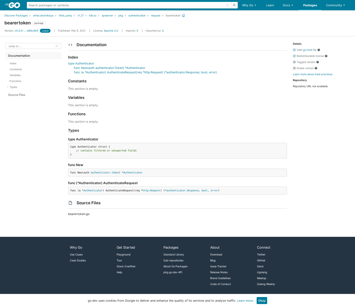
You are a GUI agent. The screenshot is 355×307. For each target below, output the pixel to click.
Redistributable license (310, 55)
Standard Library (173, 254)
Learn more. (245, 300)
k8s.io (92, 15)
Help (119, 272)
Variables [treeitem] (15, 75)
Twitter (261, 254)
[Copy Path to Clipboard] (183, 15)
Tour (119, 260)
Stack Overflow (126, 266)
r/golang (262, 272)
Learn (270, 5)
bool (205, 190)
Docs (286, 5)
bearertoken (173, 15)
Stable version (305, 68)
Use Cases (76, 254)
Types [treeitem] (13, 86)
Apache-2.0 (111, 30)
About (215, 247)
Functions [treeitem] (15, 81)
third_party (65, 15)
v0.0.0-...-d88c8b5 (21, 30)
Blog (213, 260)
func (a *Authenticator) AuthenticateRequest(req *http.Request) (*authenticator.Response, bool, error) (145, 72)
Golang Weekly (266, 284)
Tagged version (306, 62)
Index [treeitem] (13, 63)
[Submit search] (234, 5)
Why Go (247, 5)
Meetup (261, 278)
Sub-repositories (173, 260)
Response (193, 190)
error (214, 190)
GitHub (261, 260)
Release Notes (219, 272)
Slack (260, 266)
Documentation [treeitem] (19, 55)
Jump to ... (14, 46)
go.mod (307, 49)
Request (155, 190)
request (155, 15)
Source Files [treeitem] (16, 95)
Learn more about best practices (312, 74)
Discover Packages (16, 15)
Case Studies (78, 260)
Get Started (126, 247)
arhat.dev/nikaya (43, 15)
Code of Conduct (220, 284)
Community (334, 5)
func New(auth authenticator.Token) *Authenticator (109, 68)
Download (216, 254)
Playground (124, 254)
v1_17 (80, 15)
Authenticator (133, 172)
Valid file (306, 49)
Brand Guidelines (220, 278)
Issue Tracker (218, 266)
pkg (120, 15)
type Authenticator (81, 63)
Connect (264, 247)
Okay (262, 300)
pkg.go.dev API (172, 272)
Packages (310, 5)
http (145, 190)
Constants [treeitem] (16, 69)
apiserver (107, 15)
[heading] (15, 5)
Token (115, 172)
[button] (294, 49)
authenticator (100, 172)
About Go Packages (175, 266)
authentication (137, 15)
